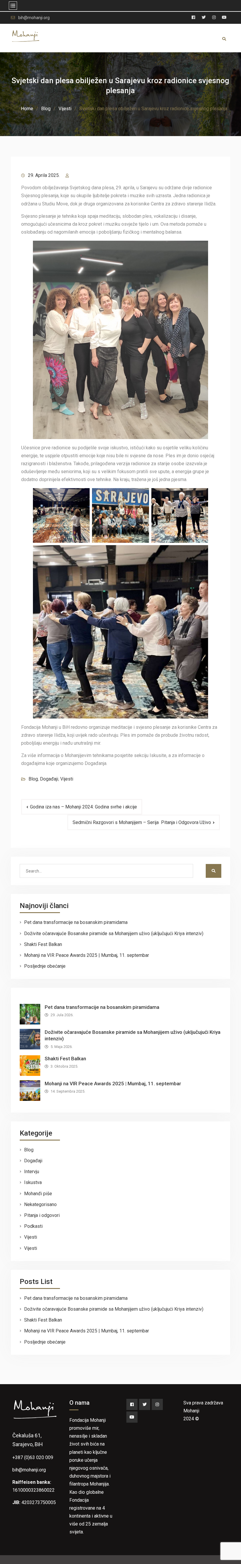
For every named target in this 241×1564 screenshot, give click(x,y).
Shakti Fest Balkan (43, 944)
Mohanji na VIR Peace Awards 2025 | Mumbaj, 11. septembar (86, 955)
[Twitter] (144, 1404)
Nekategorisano (40, 1204)
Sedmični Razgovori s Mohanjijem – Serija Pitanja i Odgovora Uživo (142, 822)
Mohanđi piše (38, 1193)
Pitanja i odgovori (42, 1215)
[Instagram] (157, 1404)
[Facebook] (132, 1404)
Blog (33, 779)
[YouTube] (132, 1417)
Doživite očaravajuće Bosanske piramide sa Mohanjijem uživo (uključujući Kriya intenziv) (113, 933)
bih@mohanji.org (34, 17)
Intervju (31, 1171)
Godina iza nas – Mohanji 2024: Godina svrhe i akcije (83, 807)
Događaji (49, 779)
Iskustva (33, 1182)
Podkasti (33, 1226)
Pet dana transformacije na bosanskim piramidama (76, 922)
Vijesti (66, 779)
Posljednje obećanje (45, 966)
